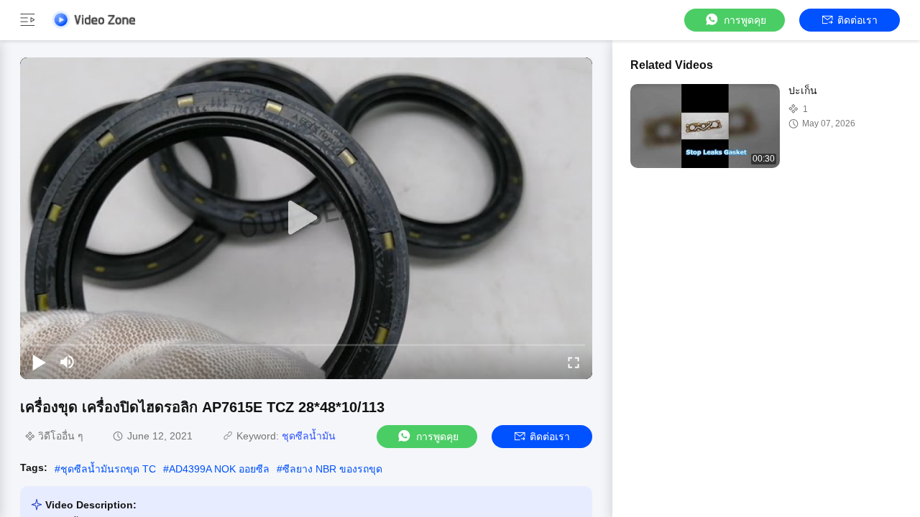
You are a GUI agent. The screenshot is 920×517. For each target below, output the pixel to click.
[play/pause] (38, 362)
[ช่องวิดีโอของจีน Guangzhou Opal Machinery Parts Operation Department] (93, 20)
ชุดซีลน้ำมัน (309, 436)
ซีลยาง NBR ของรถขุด (332, 469)
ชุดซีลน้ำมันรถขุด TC (108, 469)
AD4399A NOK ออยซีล (219, 469)
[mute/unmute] (67, 362)
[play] (306, 218)
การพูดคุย (745, 20)
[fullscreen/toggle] (573, 362)
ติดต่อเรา (857, 20)
